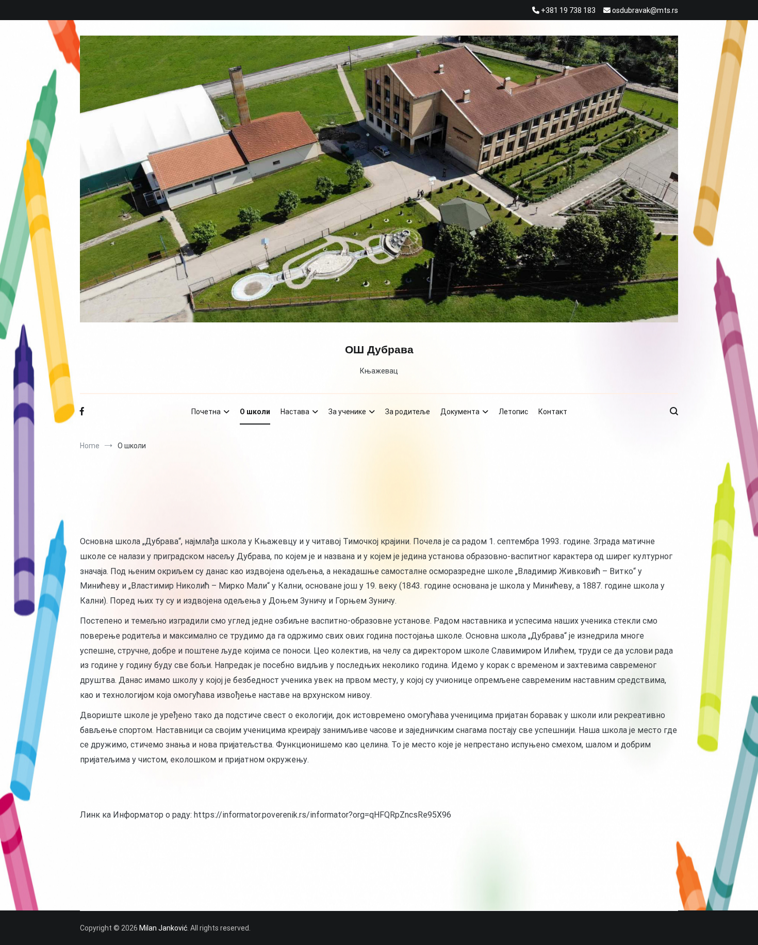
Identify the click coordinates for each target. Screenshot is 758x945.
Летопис (513, 412)
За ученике (347, 412)
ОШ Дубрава (379, 349)
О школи (255, 412)
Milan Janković (163, 928)
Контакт (552, 412)
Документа (460, 412)
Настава (295, 412)
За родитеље (407, 412)
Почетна (206, 412)
